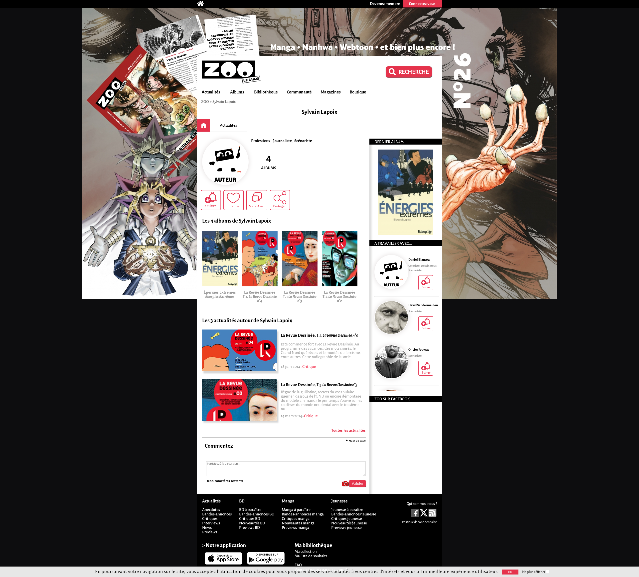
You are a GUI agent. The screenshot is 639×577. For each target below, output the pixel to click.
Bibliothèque (266, 92)
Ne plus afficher (534, 572)
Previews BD (249, 527)
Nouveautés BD (252, 523)
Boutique (358, 92)
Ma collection (306, 551)
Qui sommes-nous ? (422, 504)
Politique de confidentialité (419, 522)
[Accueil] (203, 3)
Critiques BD (249, 518)
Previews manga (295, 527)
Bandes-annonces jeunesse (353, 514)
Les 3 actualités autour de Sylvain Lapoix (247, 321)
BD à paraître (250, 509)
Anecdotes (211, 509)
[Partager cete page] (280, 200)
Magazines (331, 92)
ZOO (205, 101)
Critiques (209, 518)
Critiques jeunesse (346, 518)
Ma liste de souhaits (311, 556)
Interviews (211, 523)
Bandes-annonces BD (256, 514)
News (207, 527)
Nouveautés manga (298, 523)
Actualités (211, 92)
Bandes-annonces (217, 514)
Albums (237, 92)
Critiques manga (296, 518)
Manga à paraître (296, 509)
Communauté (299, 92)
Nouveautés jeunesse (349, 523)
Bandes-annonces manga (303, 514)
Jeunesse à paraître (347, 509)
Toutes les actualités (348, 430)
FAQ (298, 565)
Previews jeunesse (346, 527)
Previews (209, 532)
